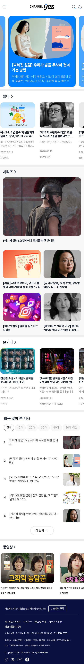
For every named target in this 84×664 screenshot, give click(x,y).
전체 (9, 427)
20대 (32, 427)
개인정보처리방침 (12, 621)
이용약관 (27, 621)
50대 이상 (71, 427)
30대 (44, 427)
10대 (20, 427)
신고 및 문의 (40, 621)
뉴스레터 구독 (57, 608)
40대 (56, 427)
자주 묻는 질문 (55, 621)
